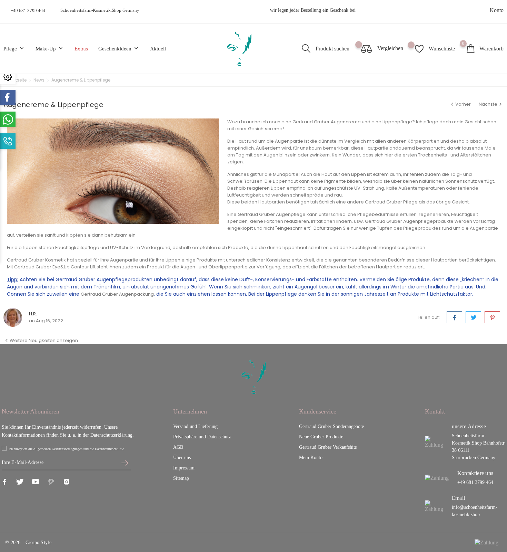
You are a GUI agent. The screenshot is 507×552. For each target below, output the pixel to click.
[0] (470, 48)
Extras (81, 48)
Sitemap (181, 478)
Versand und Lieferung (195, 426)
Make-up (50, 48)
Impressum (184, 467)
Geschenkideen (119, 48)
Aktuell (158, 48)
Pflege (14, 48)
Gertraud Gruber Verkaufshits (328, 447)
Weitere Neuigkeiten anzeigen (40, 340)
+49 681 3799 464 (28, 10)
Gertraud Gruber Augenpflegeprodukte (409, 221)
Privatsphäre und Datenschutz (202, 436)
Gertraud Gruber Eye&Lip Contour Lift (55, 267)
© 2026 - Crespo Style (28, 542)
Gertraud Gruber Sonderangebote (331, 426)
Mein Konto (310, 457)
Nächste (491, 104)
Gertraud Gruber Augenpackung (117, 294)
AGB (178, 447)
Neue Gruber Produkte (321, 436)
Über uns (182, 457)
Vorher (460, 104)
